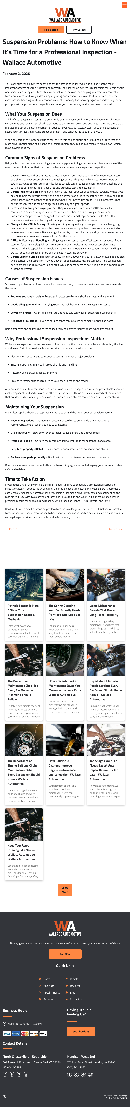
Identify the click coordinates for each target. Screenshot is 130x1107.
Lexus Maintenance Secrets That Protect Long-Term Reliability (104, 610)
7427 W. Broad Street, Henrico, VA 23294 (91, 1062)
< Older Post (12, 529)
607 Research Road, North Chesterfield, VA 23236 (32, 1062)
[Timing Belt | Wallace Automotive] (24, 740)
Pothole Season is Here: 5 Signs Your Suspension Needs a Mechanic (23, 612)
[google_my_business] (19, 1075)
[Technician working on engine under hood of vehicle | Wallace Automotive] (106, 660)
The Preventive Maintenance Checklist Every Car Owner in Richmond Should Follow (23, 690)
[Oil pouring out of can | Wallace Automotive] (65, 740)
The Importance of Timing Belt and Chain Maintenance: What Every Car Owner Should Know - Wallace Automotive (24, 772)
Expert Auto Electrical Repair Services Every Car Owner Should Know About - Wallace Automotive (106, 690)
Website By (117, 1098)
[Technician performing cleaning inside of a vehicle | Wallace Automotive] (65, 585)
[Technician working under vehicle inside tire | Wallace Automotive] (24, 585)
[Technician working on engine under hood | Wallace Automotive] (106, 585)
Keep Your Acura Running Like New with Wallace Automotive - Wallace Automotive (23, 852)
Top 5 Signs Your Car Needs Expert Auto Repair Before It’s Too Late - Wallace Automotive (104, 770)
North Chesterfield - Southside (25, 1056)
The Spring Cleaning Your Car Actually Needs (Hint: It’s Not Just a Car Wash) (64, 612)
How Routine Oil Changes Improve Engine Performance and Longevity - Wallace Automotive (65, 770)
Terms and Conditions (112, 1095)
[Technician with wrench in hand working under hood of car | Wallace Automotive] (106, 740)
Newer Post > (117, 529)
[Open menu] (124, 5)
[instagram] (26, 1075)
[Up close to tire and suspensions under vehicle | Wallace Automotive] (65, 660)
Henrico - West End (81, 1056)
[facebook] (5, 1075)
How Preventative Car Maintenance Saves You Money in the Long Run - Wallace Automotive (65, 688)
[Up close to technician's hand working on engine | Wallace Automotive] (24, 660)
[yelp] (12, 1075)
